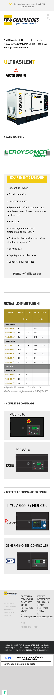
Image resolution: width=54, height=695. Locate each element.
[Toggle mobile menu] (48, 15)
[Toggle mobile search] (48, 18)
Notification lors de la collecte (19, 663)
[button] (6, 153)
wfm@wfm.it (30, 617)
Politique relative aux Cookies (9, 612)
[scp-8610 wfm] (27, 443)
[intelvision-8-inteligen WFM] (27, 500)
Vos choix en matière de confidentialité (30, 658)
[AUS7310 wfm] (27, 411)
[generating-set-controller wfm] (27, 539)
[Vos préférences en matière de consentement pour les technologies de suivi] (4, 692)
